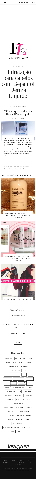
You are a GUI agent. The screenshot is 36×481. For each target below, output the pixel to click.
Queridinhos (10, 415)
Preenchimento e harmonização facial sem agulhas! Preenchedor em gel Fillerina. (18, 258)
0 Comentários (24, 166)
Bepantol (6, 166)
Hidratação (22, 383)
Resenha (10, 419)
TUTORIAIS (30, 427)
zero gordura (22, 431)
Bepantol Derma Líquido (13, 166)
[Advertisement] (18, 24)
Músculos (10, 399)
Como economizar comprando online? (18, 299)
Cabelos (29, 363)
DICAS (24, 375)
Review (27, 419)
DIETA (30, 375)
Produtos (30, 407)
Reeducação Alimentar (24, 415)
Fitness (13, 383)
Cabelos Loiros (13, 367)
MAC (19, 391)
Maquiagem (8, 395)
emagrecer (7, 379)
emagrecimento (18, 379)
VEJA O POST (18, 161)
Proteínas (11, 411)
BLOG (14, 363)
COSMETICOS (24, 367)
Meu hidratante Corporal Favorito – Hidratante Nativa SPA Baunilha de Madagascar (18, 215)
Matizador (18, 395)
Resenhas (19, 419)
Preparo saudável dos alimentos (14, 407)
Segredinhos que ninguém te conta (14, 427)
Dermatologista (16, 371)
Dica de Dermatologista (12, 375)
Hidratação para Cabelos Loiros (14, 387)
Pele (17, 399)
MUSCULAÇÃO (28, 395)
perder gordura (18, 403)
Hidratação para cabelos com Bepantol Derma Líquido (18, 113)
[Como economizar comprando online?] (18, 282)
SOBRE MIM (21, 462)
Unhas (13, 431)
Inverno (29, 387)
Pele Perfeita (26, 399)
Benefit (8, 363)
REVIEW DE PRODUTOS (18, 106)
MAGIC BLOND (27, 391)
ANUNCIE (30, 462)
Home (5, 460)
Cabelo (21, 363)
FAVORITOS (30, 379)
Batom (30, 359)
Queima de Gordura (23, 411)
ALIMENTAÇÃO (8, 359)
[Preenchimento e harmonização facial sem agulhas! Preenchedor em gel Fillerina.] (18, 239)
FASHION (5, 462)
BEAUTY (22, 460)
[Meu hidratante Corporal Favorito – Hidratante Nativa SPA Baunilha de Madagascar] (18, 196)
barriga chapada (20, 359)
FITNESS (30, 460)
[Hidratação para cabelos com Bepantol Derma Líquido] (18, 130)
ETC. (13, 462)
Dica (25, 371)
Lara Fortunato (19, 118)
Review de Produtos (18, 423)
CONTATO (18, 464)
